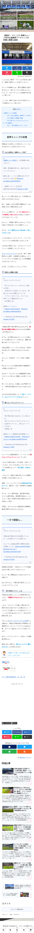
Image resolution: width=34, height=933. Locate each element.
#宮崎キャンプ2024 (9, 160)
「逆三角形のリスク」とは (17, 125)
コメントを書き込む (17, 909)
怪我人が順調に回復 (15, 118)
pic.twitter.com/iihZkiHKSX (11, 181)
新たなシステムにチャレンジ (17, 120)
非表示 (18, 109)
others (15, 723)
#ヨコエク (13, 549)
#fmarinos (20, 178)
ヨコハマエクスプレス (9, 253)
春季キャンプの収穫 (10, 113)
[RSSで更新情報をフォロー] (24, 751)
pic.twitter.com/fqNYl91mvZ (18, 439)
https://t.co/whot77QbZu (22, 546)
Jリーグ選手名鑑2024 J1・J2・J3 (13, 677)
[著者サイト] (9, 747)
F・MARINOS (7, 723)
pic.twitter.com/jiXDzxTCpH (12, 551)
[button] (30, 457)
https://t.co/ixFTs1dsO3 (12, 309)
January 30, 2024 (9, 319)
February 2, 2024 (22, 189)
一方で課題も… (8, 123)
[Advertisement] (17, 702)
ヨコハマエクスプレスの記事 (18, 621)
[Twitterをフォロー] (24, 747)
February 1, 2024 (8, 447)
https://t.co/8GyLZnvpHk (12, 436)
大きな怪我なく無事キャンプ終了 (19, 115)
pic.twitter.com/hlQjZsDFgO (12, 311)
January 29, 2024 (9, 559)
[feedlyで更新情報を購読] (9, 751)
